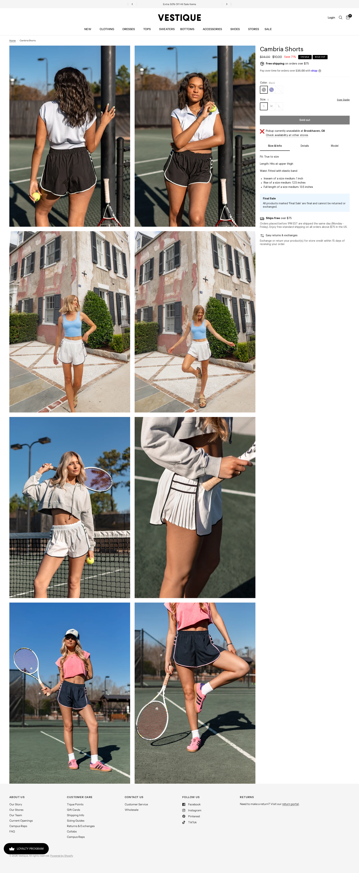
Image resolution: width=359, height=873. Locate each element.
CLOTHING (107, 29)
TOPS (147, 29)
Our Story (15, 804)
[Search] (340, 17)
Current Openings (21, 820)
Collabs (72, 831)
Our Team (15, 815)
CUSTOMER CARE (80, 797)
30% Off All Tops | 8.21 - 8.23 (182, 4)
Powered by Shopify (61, 855)
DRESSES (128, 29)
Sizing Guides (75, 820)
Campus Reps (18, 826)
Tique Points (75, 804)
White (279, 90)
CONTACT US (134, 797)
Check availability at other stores (287, 135)
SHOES (235, 29)
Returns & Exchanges (81, 826)
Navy (271, 90)
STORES (253, 29)
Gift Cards (73, 810)
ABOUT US (17, 797)
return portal (290, 804)
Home (12, 40)
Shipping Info (75, 815)
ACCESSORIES (212, 29)
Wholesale (131, 810)
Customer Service (136, 804)
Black (264, 90)
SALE (268, 29)
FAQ (12, 831)
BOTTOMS (187, 29)
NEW (87, 29)
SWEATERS (167, 29)
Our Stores (16, 810)
